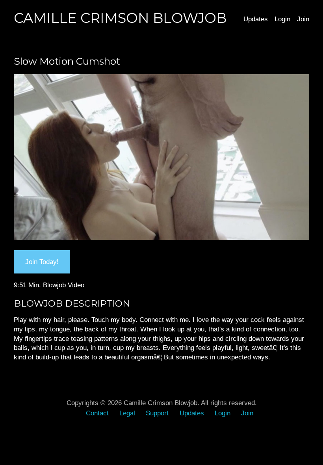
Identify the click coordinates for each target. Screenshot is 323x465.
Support (157, 413)
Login (282, 19)
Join (303, 19)
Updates (255, 19)
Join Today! (42, 262)
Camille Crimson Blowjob (120, 17)
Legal (127, 413)
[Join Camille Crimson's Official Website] (161, 238)
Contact (97, 413)
